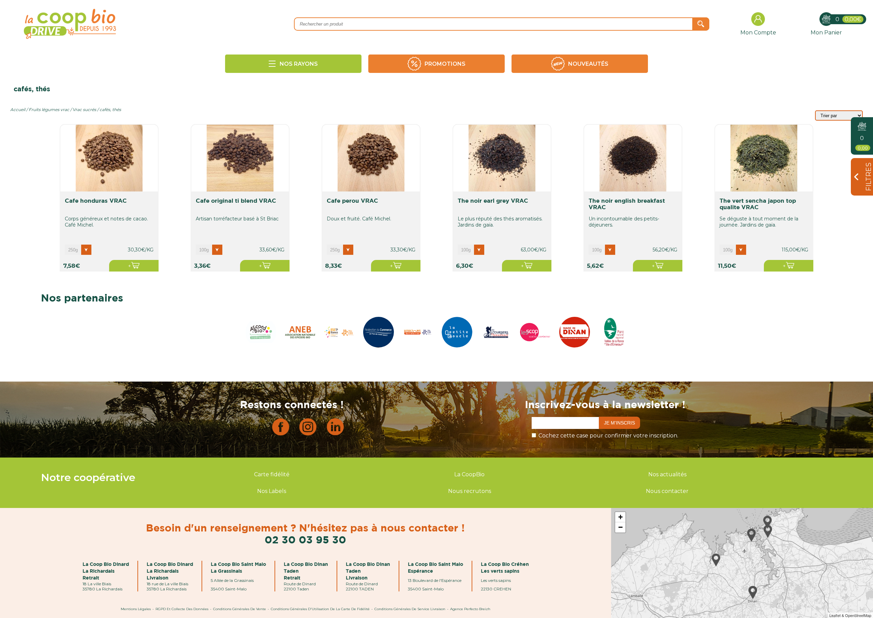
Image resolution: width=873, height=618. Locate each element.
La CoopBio (469, 474)
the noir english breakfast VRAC (627, 203)
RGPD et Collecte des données (182, 609)
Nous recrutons (469, 491)
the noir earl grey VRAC (493, 200)
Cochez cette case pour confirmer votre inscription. (608, 435)
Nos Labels (271, 491)
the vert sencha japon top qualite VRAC (758, 203)
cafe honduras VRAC (96, 200)
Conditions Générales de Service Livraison (409, 609)
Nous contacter (667, 491)
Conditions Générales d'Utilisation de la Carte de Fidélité (320, 609)
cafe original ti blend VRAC (236, 200)
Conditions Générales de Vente (239, 609)
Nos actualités (667, 474)
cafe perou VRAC (352, 200)
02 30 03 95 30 (305, 539)
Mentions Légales (136, 609)
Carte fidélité (272, 474)
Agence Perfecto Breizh (470, 609)
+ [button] (620, 517)
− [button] (620, 527)
